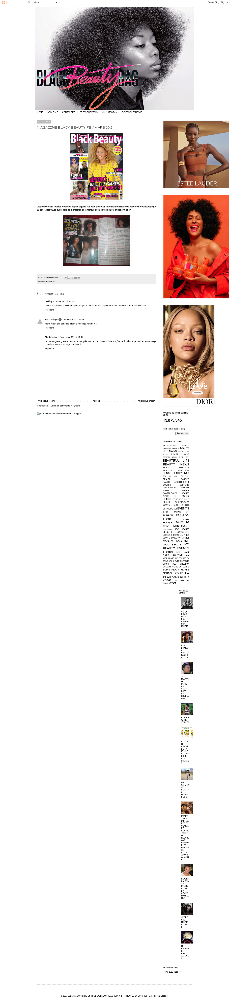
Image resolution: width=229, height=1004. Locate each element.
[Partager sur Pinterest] (78, 277)
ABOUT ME (52, 112)
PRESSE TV (50, 282)
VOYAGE (172, 583)
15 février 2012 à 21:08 (63, 301)
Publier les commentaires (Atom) (65, 406)
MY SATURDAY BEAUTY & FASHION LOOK (185, 789)
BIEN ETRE (183, 470)
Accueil (96, 401)
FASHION (168, 515)
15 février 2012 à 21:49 (73, 319)
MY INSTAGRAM (109, 112)
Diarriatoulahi (51, 337)
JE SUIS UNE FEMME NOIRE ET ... (184, 922)
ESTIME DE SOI (170, 509)
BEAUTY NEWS (176, 464)
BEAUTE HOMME (180, 454)
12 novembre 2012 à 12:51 (70, 337)
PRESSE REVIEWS (89, 112)
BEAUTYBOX (169, 470)
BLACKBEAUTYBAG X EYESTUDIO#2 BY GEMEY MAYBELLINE (185, 888)
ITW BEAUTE (182, 529)
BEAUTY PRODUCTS (176, 467)
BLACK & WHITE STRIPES (185, 720)
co (175, 482)
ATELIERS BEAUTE (171, 448)
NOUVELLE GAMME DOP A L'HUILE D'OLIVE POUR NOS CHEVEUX (185, 752)
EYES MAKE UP (176, 511)
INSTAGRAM (167, 529)
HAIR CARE (180, 526)
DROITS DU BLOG (181, 505)
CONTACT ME (68, 112)
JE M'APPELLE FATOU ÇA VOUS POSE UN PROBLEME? (185, 687)
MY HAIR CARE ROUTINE (176, 554)
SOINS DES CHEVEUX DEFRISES (176, 561)
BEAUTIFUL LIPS (176, 460)
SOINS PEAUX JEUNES (176, 569)
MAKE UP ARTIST (180, 538)
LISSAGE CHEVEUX (171, 535)
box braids (174, 476)
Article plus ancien (146, 401)
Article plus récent (46, 401)
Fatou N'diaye (51, 319)
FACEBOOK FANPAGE (132, 112)
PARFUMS (173, 558)
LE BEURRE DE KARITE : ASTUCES (185, 952)
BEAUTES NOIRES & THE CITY (176, 457)
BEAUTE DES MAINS (176, 450)
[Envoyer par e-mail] (66, 277)
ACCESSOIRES (169, 445)
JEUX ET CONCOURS (176, 532)
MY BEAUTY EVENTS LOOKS (176, 548)
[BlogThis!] (69, 277)
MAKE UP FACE (172, 540)
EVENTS (183, 508)
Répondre (49, 310)
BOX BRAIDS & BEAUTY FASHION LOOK (185, 651)
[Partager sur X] (72, 277)
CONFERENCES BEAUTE (176, 493)
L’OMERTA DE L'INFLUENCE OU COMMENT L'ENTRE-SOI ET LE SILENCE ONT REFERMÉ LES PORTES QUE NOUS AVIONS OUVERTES (185, 838)
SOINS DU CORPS (180, 567)
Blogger (164, 996)
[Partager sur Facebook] (75, 277)
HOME (40, 112)
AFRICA (185, 445)
